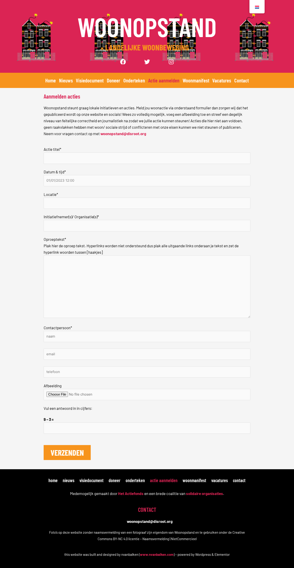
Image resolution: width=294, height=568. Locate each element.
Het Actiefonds (131, 493)
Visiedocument (90, 80)
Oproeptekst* (55, 239)
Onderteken (134, 80)
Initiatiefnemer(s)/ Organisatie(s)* (71, 216)
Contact (241, 80)
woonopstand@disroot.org (123, 133)
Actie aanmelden (163, 80)
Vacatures (221, 80)
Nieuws (66, 80)
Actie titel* (52, 149)
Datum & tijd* (55, 171)
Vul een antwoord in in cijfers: (68, 408)
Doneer (113, 80)
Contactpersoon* (58, 327)
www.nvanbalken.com (157, 554)
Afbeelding (53, 385)
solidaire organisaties (204, 493)
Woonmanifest (196, 80)
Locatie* (51, 194)
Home (50, 80)
